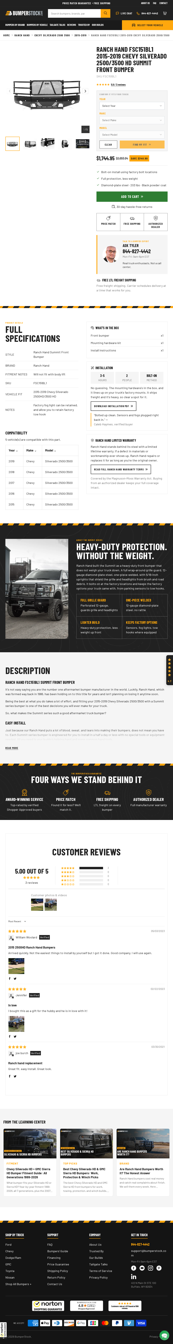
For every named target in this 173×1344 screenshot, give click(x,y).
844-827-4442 (137, 251)
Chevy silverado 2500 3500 (52, 35)
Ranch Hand (41, 365)
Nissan (10, 1277)
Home (6, 35)
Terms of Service (100, 1271)
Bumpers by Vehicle (37, 24)
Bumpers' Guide (57, 1251)
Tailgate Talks (57, 24)
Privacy (154, 1336)
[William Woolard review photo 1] (16, 966)
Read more (11, 747)
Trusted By (84, 24)
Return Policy (56, 1277)
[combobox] (74, 13)
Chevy (9, 1251)
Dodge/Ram (13, 1257)
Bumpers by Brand (15, 24)
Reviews (71, 24)
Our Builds (98, 24)
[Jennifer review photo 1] (16, 1024)
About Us (145, 3)
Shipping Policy (57, 1271)
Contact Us (54, 1284)
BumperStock (23, 1336)
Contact (163, 3)
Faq (154, 3)
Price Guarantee (58, 1264)
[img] (17, 931)
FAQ (49, 1244)
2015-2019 (81, 35)
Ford (8, 1244)
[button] (3, 1330)
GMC (8, 1264)
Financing (53, 1257)
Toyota (9, 1271)
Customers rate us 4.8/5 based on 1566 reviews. (125, 1307)
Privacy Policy (98, 1277)
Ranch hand (22, 35)
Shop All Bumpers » (18, 1284)
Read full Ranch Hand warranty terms (119, 469)
